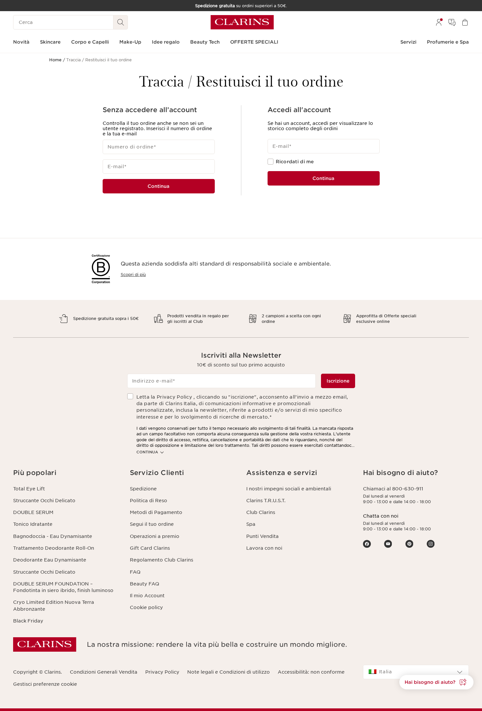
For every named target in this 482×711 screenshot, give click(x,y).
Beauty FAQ (144, 583)
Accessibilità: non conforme (311, 672)
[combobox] (416, 672)
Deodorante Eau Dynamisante (49, 560)
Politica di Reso (148, 500)
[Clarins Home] (242, 22)
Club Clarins (260, 512)
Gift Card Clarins (150, 548)
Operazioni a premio (154, 536)
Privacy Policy (162, 672)
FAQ (135, 572)
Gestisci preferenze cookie (45, 684)
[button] (66, 473)
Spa (250, 524)
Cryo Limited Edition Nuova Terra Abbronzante (53, 605)
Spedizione (143, 488)
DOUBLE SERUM (33, 512)
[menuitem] (439, 22)
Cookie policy (146, 607)
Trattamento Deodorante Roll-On (53, 548)
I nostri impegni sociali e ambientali (288, 488)
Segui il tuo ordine (152, 524)
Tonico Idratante (32, 524)
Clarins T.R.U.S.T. (266, 500)
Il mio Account (147, 595)
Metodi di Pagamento (156, 512)
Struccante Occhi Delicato (44, 500)
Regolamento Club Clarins (161, 560)
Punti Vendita (262, 536)
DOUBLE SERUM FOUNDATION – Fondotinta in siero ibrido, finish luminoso (63, 587)
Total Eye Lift (29, 488)
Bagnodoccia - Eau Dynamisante (52, 536)
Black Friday (28, 620)
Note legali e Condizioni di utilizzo (228, 672)
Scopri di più (133, 274)
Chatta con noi (380, 516)
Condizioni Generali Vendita (103, 672)
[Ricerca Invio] (120, 22)
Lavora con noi (264, 548)
